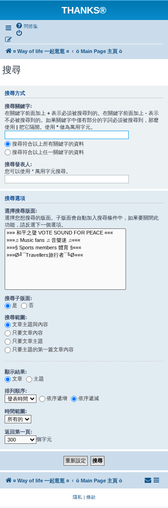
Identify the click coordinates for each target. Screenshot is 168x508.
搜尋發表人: (18, 164)
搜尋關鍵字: (18, 106)
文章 (17, 378)
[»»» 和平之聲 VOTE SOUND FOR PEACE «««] (65, 233)
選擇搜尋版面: (21, 211)
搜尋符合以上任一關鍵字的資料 (48, 152)
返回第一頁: (18, 431)
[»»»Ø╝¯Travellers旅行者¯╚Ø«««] (65, 255)
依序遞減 (88, 398)
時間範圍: (16, 411)
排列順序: (16, 391)
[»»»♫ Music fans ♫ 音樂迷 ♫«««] (65, 240)
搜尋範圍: (16, 317)
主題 (39, 378)
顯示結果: (16, 371)
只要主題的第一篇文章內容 (43, 349)
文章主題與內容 (30, 324)
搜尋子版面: (18, 298)
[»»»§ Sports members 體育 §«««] (65, 248)
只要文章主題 (27, 341)
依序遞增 (57, 398)
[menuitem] (26, 26)
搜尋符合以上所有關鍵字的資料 (48, 144)
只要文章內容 (27, 332)
